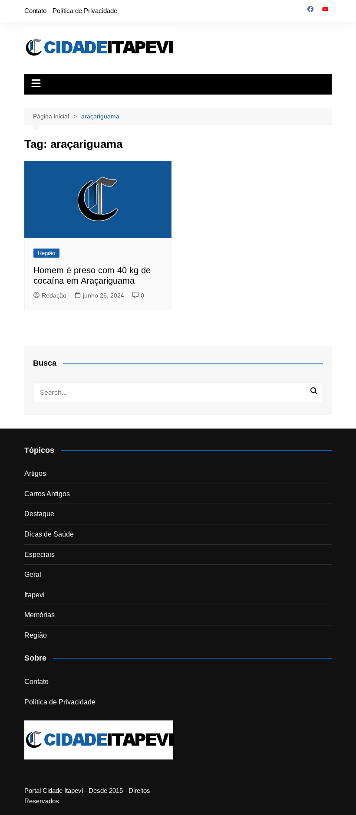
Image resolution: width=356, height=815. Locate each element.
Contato (35, 10)
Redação (54, 295)
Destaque (39, 513)
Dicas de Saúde (49, 534)
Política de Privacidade (85, 10)
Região (46, 253)
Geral (32, 574)
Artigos (35, 473)
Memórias (39, 615)
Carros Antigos (47, 494)
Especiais (39, 554)
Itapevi (34, 595)
